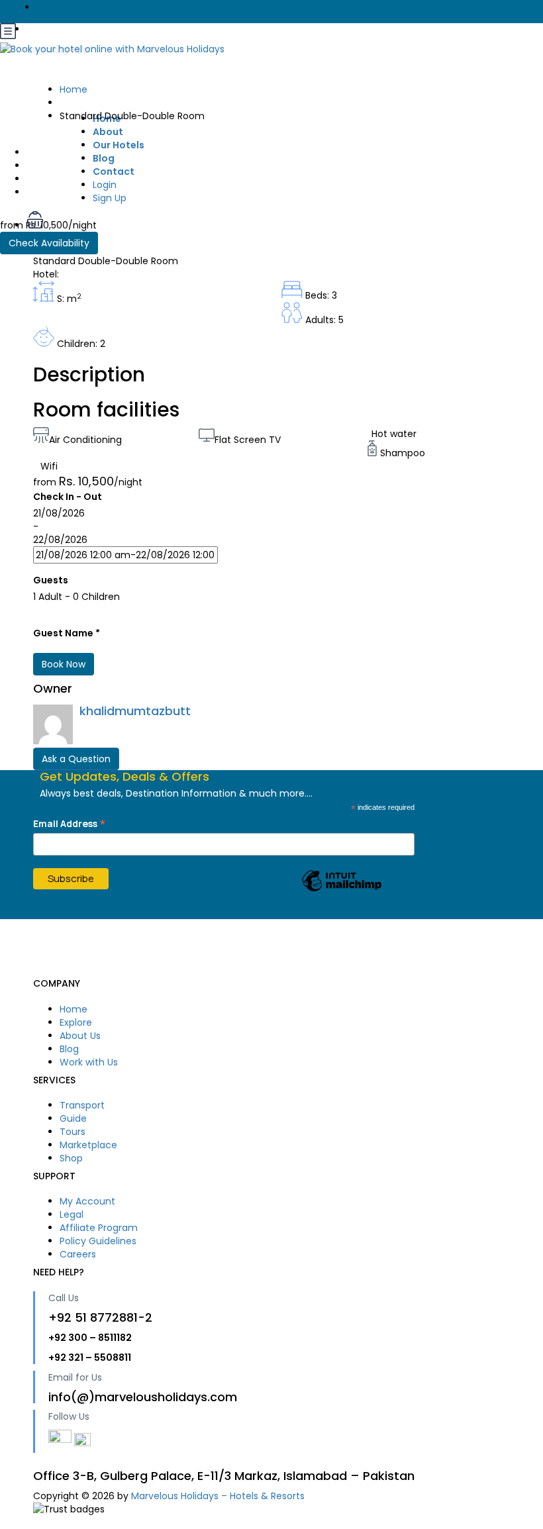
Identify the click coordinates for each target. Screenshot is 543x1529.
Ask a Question (76, 758)
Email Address (69, 823)
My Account (87, 1201)
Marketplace (88, 1145)
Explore (76, 1022)
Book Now (63, 664)
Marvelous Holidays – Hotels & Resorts (218, 1496)
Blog (69, 1049)
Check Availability (49, 243)
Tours (72, 1131)
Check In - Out (67, 496)
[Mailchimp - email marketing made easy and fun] (342, 890)
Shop (71, 1158)
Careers (78, 1254)
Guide (73, 1118)
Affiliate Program (99, 1227)
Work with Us (89, 1062)
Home (73, 1009)
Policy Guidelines (98, 1241)
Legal (71, 1214)
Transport (82, 1105)
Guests (50, 580)
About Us (80, 1035)
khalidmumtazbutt (135, 711)
